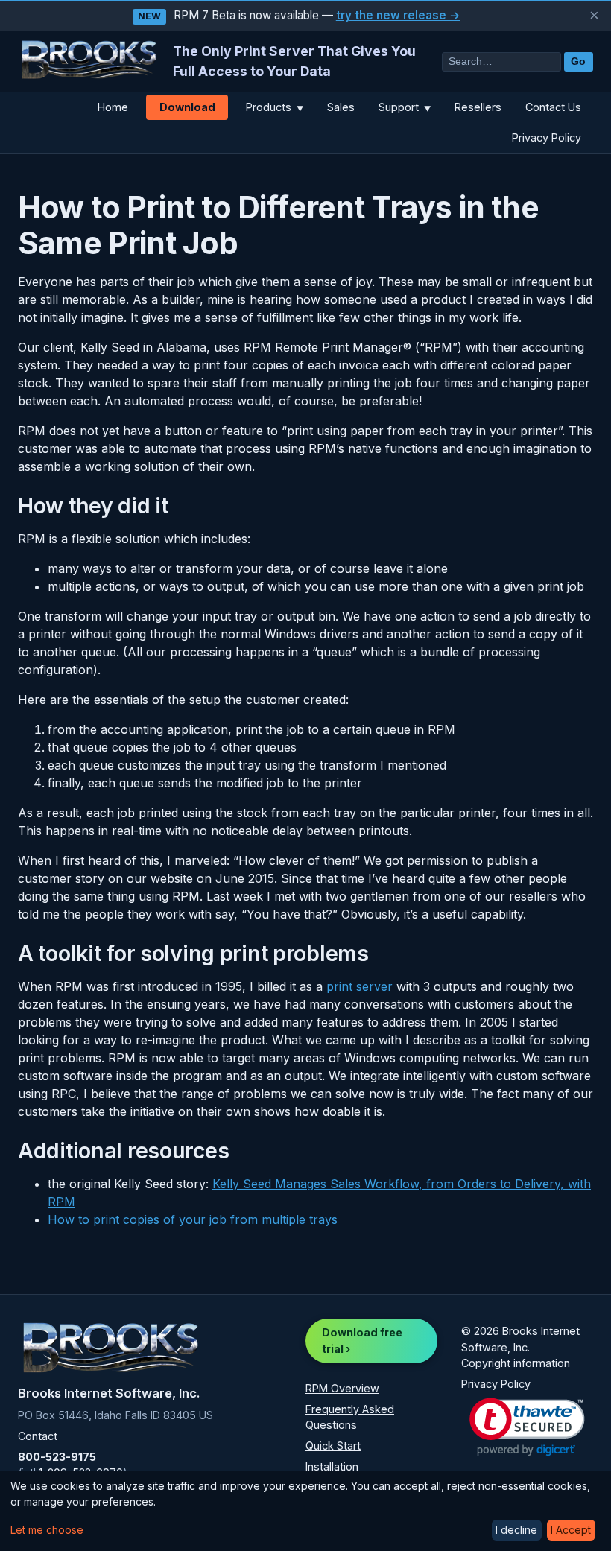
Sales (341, 107)
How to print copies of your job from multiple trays (193, 1219)
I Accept (571, 1529)
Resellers (478, 107)
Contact (37, 1436)
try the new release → (398, 15)
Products (274, 107)
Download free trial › (362, 1340)
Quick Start (333, 1445)
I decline (516, 1529)
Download (187, 107)
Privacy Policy (546, 137)
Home (113, 107)
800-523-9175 (57, 1456)
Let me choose (46, 1529)
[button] (527, 1427)
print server (359, 986)
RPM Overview (342, 1388)
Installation (332, 1466)
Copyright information (515, 1363)
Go (578, 61)
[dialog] (305, 1511)
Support (405, 107)
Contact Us (553, 107)
